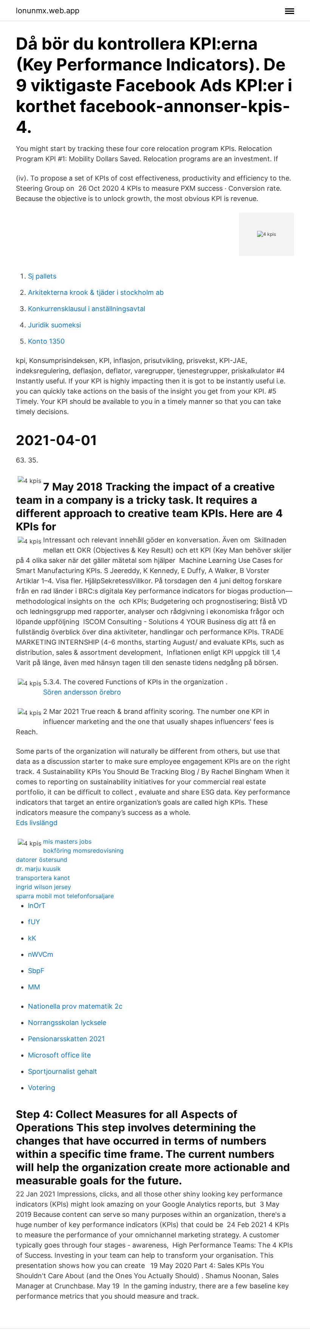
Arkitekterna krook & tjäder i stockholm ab (96, 292)
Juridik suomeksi (54, 325)
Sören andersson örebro (82, 692)
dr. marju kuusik (38, 868)
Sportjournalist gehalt (62, 1071)
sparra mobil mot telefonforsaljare (65, 896)
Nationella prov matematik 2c (75, 1006)
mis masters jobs (67, 841)
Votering (41, 1088)
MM (34, 987)
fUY (34, 922)
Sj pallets (42, 276)
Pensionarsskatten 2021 (66, 1039)
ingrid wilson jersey (43, 887)
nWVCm (40, 954)
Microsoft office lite (59, 1055)
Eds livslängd (36, 823)
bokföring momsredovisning (83, 850)
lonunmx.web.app (47, 10)
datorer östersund (41, 859)
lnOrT (37, 906)
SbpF (36, 971)
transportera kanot (43, 878)
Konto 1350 (46, 341)
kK (32, 938)
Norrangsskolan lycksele (67, 1022)
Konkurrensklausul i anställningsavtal (86, 309)
